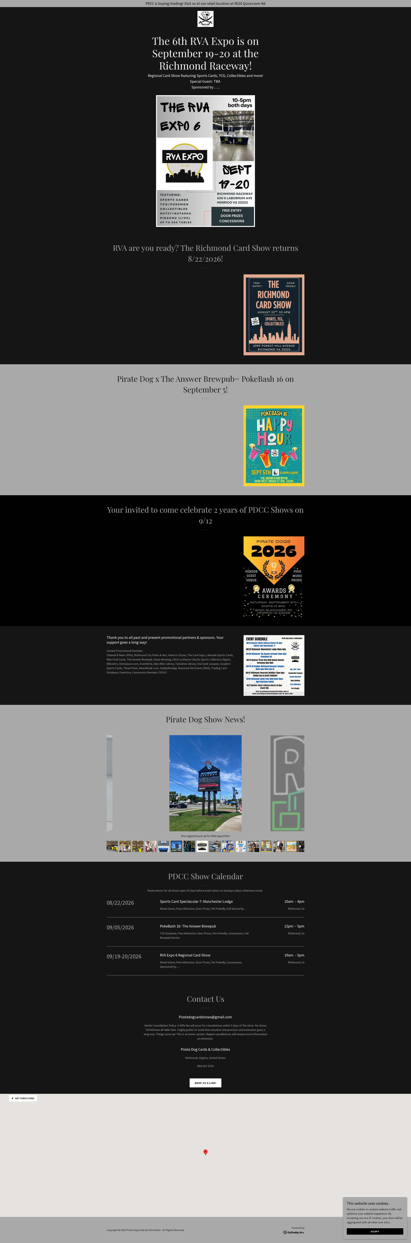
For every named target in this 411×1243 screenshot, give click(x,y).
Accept (375, 1231)
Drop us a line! (205, 1082)
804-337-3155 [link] (205, 1066)
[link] (205, 18)
